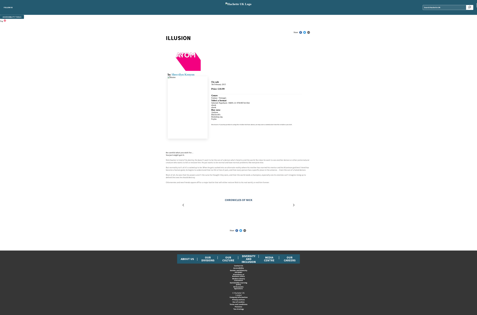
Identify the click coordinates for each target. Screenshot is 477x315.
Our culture (228, 259)
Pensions (238, 307)
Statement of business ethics (238, 275)
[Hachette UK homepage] (238, 7)
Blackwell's (215, 115)
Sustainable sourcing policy (238, 284)
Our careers (290, 259)
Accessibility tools (12, 17)
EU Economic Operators (238, 288)
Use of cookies (239, 302)
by (170, 74)
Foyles (214, 119)
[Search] (469, 7)
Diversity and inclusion (249, 259)
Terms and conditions (238, 304)
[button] (183, 205)
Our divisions (207, 259)
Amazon (214, 112)
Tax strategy (238, 309)
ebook (213, 105)
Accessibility (238, 268)
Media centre (269, 259)
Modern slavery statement (238, 279)
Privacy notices (238, 299)
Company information (239, 297)
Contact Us (238, 266)
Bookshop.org (216, 117)
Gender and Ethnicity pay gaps (238, 271)
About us (187, 258)
